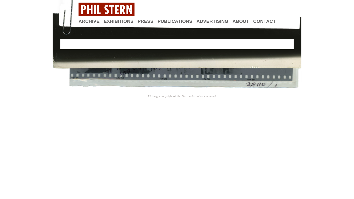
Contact (264, 21)
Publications (175, 21)
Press (145, 21)
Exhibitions (118, 21)
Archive (89, 21)
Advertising (212, 21)
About (240, 21)
